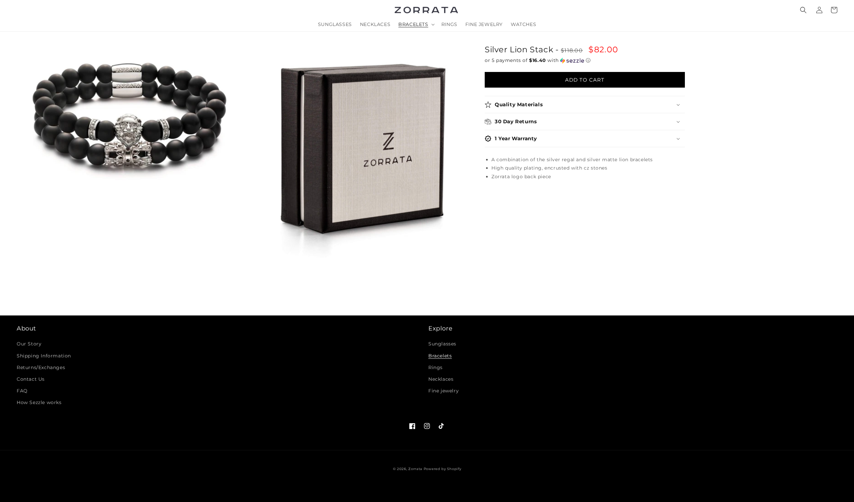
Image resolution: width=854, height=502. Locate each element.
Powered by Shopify (442, 469)
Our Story (29, 344)
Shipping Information (44, 356)
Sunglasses (442, 344)
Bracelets (440, 356)
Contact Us (31, 379)
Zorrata (415, 469)
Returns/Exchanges (41, 367)
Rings (435, 367)
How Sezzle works (39, 402)
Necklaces (440, 379)
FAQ (22, 391)
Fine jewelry (443, 391)
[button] (803, 10)
